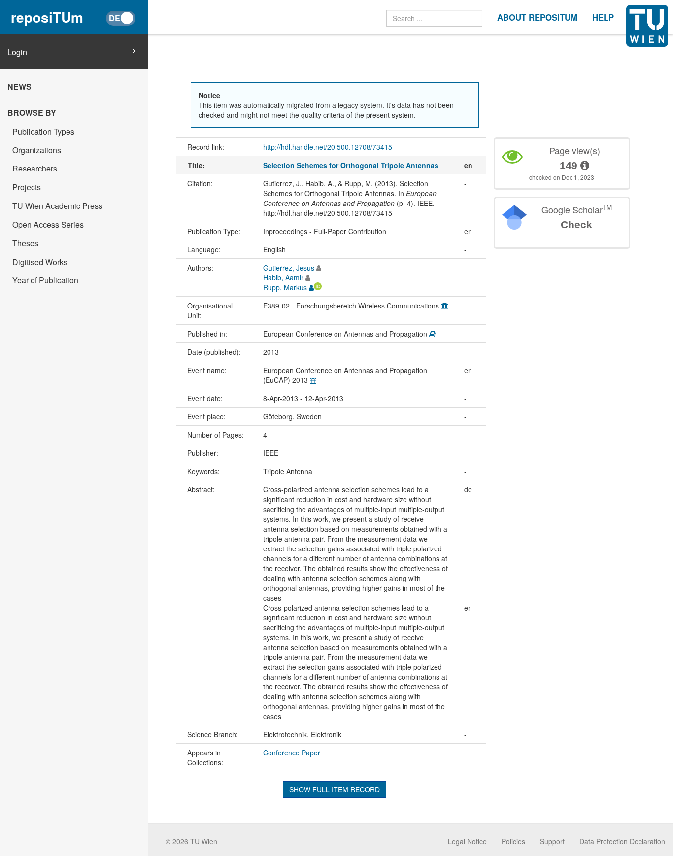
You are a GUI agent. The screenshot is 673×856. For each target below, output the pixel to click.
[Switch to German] (120, 18)
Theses (25, 243)
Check (576, 224)
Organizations (36, 150)
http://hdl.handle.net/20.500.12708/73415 (327, 147)
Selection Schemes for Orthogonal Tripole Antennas (350, 165)
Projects (26, 187)
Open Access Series (48, 224)
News (19, 86)
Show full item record (334, 789)
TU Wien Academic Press (57, 205)
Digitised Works (39, 262)
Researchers (34, 168)
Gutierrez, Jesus (288, 268)
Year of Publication (45, 280)
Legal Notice (467, 841)
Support (552, 841)
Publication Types (43, 131)
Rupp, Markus (285, 287)
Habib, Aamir (283, 277)
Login (17, 52)
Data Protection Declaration (622, 841)
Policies (513, 841)
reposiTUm (47, 17)
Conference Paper (291, 752)
